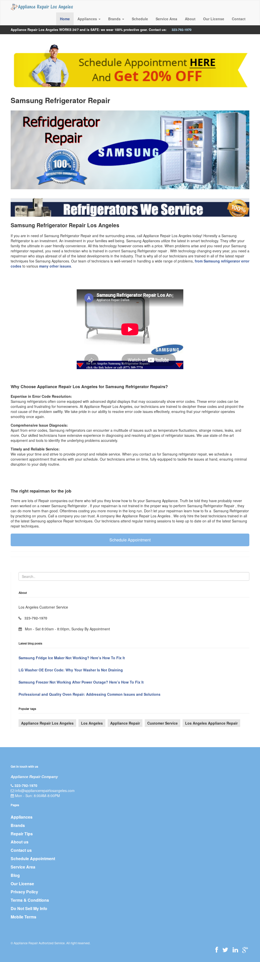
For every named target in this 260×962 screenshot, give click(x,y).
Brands (18, 825)
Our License (213, 18)
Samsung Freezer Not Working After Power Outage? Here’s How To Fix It (81, 682)
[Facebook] (216, 949)
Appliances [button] (87, 18)
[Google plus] (245, 949)
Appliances (21, 817)
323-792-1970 (181, 29)
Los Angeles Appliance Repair (211, 723)
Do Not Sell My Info (29, 908)
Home (65, 18)
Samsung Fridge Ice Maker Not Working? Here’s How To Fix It (72, 657)
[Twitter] (225, 949)
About (190, 18)
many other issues (55, 266)
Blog (15, 875)
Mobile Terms (23, 917)
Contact (239, 18)
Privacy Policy (24, 892)
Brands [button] (115, 18)
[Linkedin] (235, 949)
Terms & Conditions (30, 900)
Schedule (140, 18)
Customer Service (162, 723)
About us (19, 842)
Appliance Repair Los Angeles (47, 723)
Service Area (166, 18)
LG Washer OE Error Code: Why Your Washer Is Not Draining (71, 669)
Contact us (21, 850)
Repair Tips (22, 834)
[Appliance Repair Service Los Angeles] (42, 6)
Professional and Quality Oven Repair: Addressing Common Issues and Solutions (89, 694)
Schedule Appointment (130, 540)
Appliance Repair (125, 723)
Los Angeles (92, 723)
